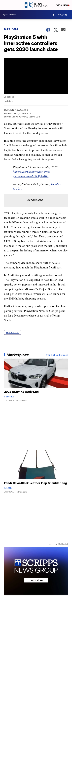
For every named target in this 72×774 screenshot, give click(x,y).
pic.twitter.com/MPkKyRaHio (30, 176)
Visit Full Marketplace (57, 355)
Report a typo (12, 332)
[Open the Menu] (6, 5)
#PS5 (47, 172)
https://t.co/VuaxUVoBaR (28, 172)
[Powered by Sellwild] (63, 544)
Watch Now (62, 5)
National (12, 29)
